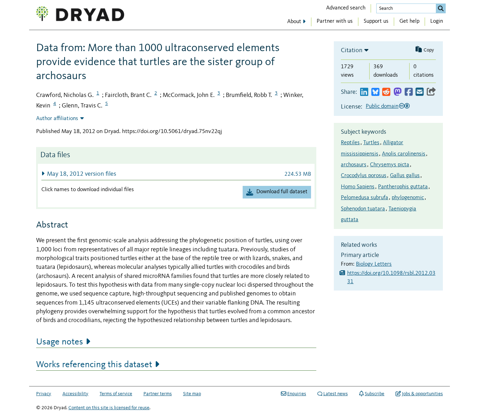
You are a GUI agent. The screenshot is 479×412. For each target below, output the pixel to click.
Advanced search (345, 8)
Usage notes (59, 342)
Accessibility (75, 393)
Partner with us (335, 21)
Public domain (382, 106)
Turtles (371, 143)
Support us (376, 21)
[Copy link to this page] (431, 92)
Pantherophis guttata (403, 187)
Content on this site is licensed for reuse (108, 407)
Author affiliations (57, 118)
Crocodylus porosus (363, 176)
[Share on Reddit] (386, 92)
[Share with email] (420, 92)
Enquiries (296, 393)
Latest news (335, 393)
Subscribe (374, 393)
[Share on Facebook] (409, 92)
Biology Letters (374, 264)
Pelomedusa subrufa (364, 198)
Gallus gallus (405, 176)
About (294, 22)
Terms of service (116, 393)
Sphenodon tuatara (363, 209)
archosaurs (353, 165)
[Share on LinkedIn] (364, 92)
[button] (176, 173)
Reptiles (350, 143)
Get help (409, 21)
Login (436, 21)
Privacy (43, 393)
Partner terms (157, 393)
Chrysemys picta (389, 165)
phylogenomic (408, 198)
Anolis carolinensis (403, 154)
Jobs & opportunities (422, 393)
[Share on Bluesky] (375, 92)
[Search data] (441, 8)
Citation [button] (352, 50)
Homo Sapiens (358, 187)
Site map (192, 393)
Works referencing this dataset (94, 364)
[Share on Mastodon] (397, 92)
